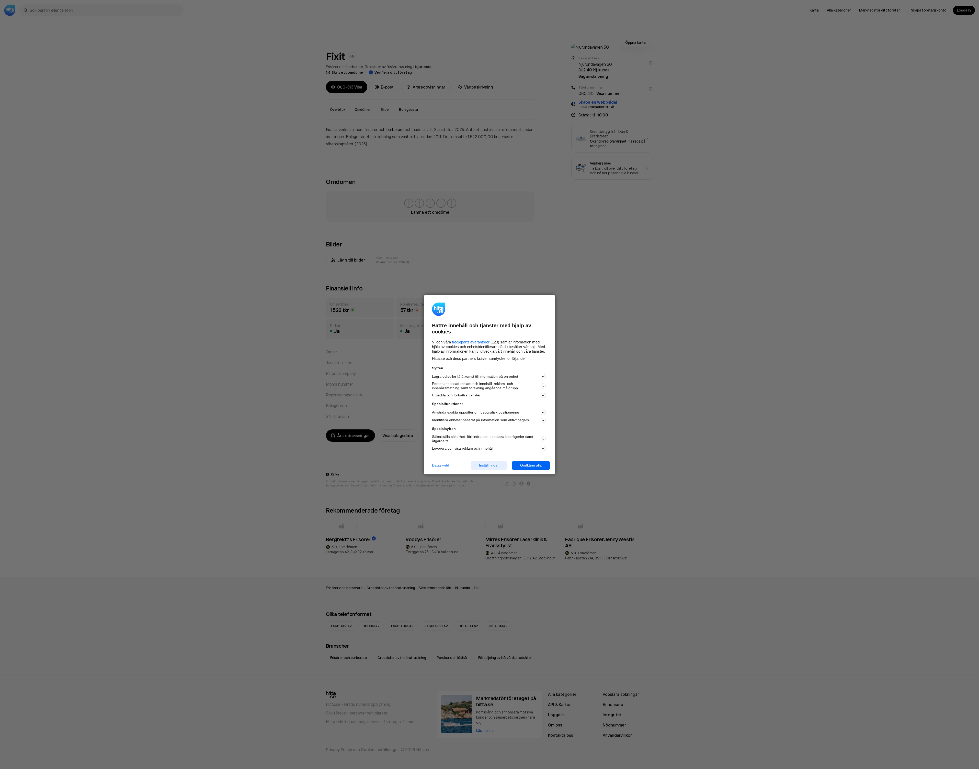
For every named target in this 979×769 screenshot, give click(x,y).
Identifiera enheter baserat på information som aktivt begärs (480, 420)
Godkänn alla (531, 465)
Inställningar (489, 465)
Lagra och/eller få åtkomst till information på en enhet (475, 376)
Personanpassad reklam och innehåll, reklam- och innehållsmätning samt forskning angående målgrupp (475, 386)
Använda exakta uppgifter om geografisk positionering (475, 412)
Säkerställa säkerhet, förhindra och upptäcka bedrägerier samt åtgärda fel (482, 439)
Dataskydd (440, 465)
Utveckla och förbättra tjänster (456, 395)
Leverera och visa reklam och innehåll (462, 448)
